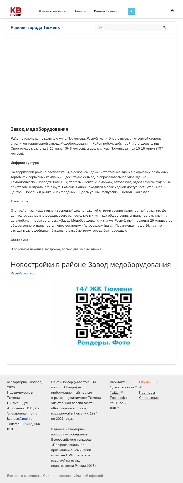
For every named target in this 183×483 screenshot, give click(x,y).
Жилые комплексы (52, 11)
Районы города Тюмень (35, 27)
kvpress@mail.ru (19, 418)
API (141, 387)
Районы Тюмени (105, 11)
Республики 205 (23, 273)
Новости (80, 11)
